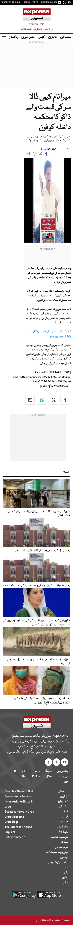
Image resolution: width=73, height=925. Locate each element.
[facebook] (64, 400)
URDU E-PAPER (31, 2)
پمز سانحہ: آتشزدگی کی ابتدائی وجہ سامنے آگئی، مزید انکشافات (36, 585)
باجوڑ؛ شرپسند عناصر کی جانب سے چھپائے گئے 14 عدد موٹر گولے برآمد (38, 661)
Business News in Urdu (19, 811)
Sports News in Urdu (18, 796)
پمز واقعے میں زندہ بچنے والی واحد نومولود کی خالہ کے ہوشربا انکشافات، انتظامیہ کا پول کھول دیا (39, 701)
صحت (64, 842)
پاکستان (13, 37)
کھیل (41, 37)
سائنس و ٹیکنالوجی (58, 862)
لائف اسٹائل (62, 827)
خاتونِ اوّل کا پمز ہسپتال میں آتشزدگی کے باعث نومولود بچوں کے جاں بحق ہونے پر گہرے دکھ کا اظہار (36, 622)
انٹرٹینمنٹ (62, 822)
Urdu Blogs (11, 822)
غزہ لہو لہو (63, 801)
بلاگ (65, 867)
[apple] (49, 896)
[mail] (29, 400)
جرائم (65, 882)
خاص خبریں (28, 37)
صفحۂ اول (65, 37)
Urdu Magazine (14, 817)
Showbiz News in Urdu (19, 791)
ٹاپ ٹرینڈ (63, 832)
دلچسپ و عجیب (59, 837)
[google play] (24, 896)
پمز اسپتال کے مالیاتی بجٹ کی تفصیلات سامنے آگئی (42, 550)
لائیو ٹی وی (37, 29)
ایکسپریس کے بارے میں (62, 776)
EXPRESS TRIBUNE (11, 2)
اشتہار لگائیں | (26, 29)
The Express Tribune (18, 827)
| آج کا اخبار (47, 29)
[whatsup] (41, 400)
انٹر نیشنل (63, 811)
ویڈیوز (65, 877)
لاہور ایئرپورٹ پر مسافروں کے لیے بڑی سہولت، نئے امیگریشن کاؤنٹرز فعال (39, 513)
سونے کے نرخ (61, 847)
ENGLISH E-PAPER (50, 2)
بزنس (65, 872)
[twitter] (53, 400)
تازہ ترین (52, 37)
